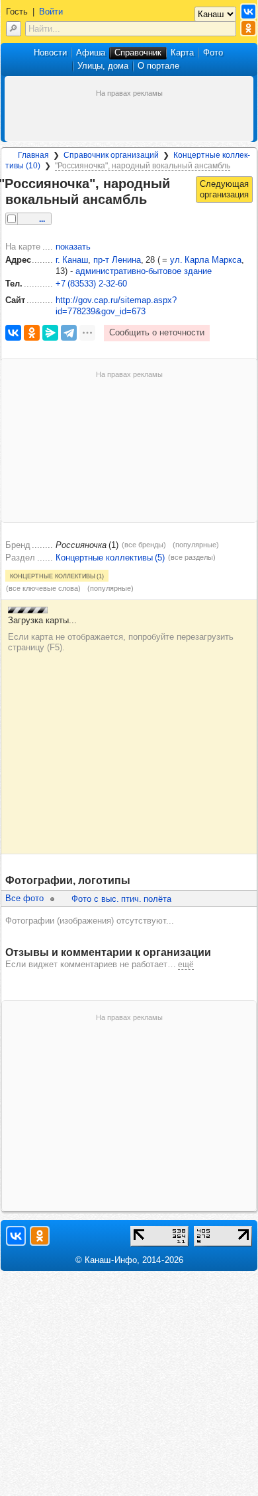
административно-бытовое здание (143, 271)
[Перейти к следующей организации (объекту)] (224, 189)
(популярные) (196, 545)
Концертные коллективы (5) (110, 557)
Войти (51, 12)
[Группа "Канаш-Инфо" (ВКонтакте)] (248, 11)
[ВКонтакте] (13, 333)
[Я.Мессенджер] (50, 333)
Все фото (24, 898)
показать (73, 247)
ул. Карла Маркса (205, 260)
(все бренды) (144, 545)
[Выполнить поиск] (13, 28)
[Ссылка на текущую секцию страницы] (155, 200)
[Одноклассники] (32, 333)
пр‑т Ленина (117, 260)
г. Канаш (72, 260)
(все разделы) (192, 557)
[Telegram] (69, 333)
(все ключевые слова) (43, 588)
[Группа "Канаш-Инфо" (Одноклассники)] (248, 28)
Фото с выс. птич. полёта (121, 899)
